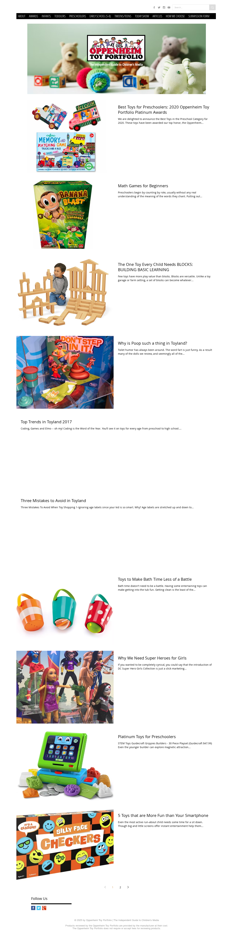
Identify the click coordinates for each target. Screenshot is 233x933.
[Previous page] (105, 887)
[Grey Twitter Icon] (159, 7)
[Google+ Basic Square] (44, 908)
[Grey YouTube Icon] (169, 7)
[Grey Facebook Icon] (154, 7)
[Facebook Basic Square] (33, 908)
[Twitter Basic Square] (39, 908)
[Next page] (128, 887)
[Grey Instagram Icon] (164, 7)
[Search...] (212, 7)
